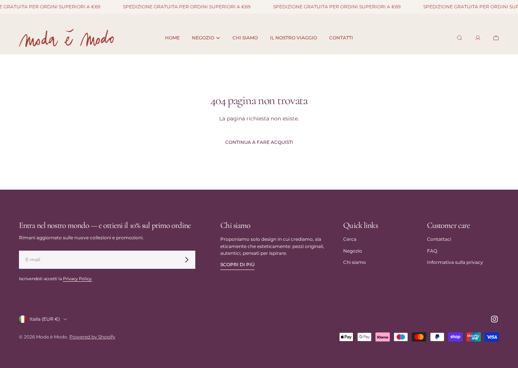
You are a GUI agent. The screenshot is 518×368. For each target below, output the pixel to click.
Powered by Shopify (92, 337)
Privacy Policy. (77, 278)
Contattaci (439, 239)
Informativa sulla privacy (455, 262)
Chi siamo (354, 262)
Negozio (352, 251)
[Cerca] (459, 37)
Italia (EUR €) (45, 319)
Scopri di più (237, 264)
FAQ (432, 251)
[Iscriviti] (187, 260)
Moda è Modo (51, 337)
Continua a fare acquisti (259, 142)
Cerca (349, 239)
